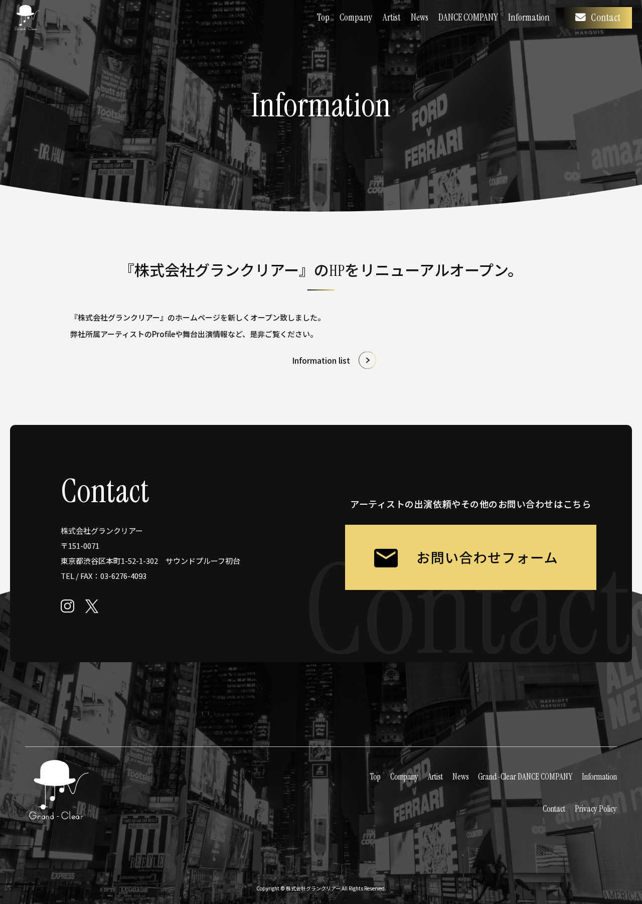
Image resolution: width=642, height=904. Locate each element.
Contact (605, 17)
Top (323, 17)
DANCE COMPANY (468, 17)
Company (356, 17)
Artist (392, 17)
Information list (321, 360)
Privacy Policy (596, 808)
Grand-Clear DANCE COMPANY (525, 776)
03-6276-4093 (123, 575)
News (419, 17)
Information (529, 17)
